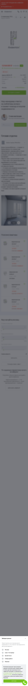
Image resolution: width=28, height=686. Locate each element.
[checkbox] (5, 650)
